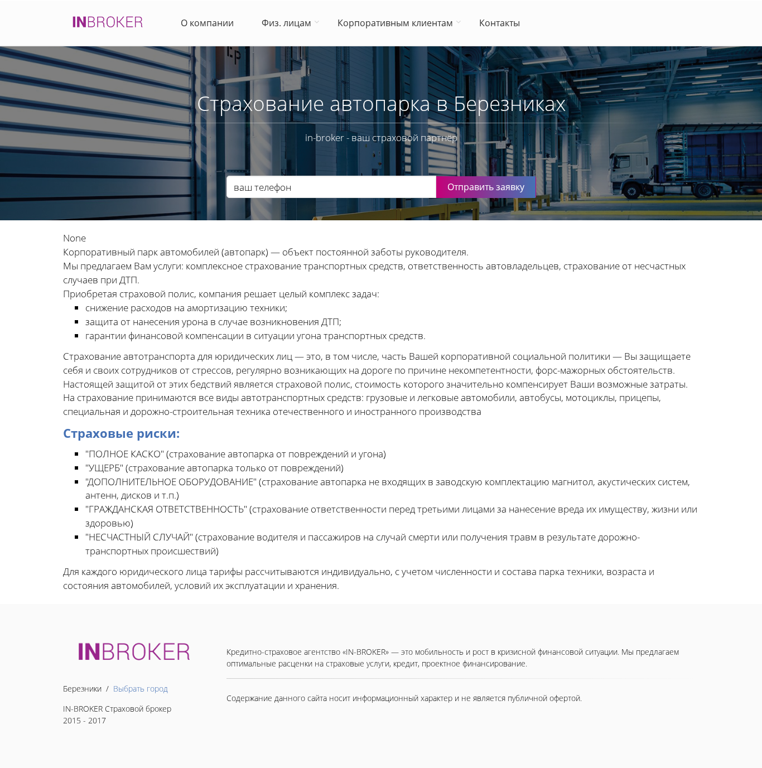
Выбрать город (140, 688)
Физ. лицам (286, 23)
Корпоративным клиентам (395, 23)
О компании (209, 23)
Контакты (499, 23)
